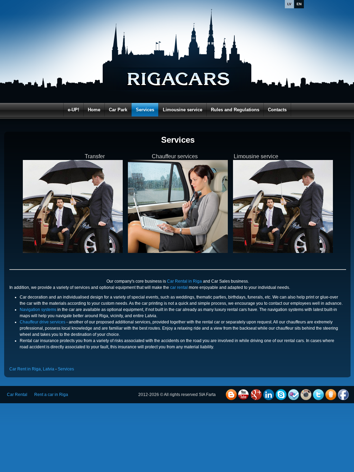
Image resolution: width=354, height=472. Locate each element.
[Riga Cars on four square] (293, 394)
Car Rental (17, 394)
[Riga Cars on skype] (281, 394)
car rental (179, 287)
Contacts (277, 109)
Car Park (118, 109)
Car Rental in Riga (184, 281)
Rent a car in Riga (51, 394)
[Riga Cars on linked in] (268, 394)
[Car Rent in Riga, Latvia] (179, 65)
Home (94, 109)
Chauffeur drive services (42, 322)
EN (299, 4)
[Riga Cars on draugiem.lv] (330, 394)
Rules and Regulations (235, 109)
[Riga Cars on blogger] (231, 394)
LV (289, 4)
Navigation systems (38, 309)
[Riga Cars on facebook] (343, 394)
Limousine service (182, 109)
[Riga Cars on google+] (256, 394)
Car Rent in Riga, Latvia (31, 369)
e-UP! (73, 109)
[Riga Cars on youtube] (243, 394)
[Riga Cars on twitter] (318, 394)
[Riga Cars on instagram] (305, 394)
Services (145, 109)
